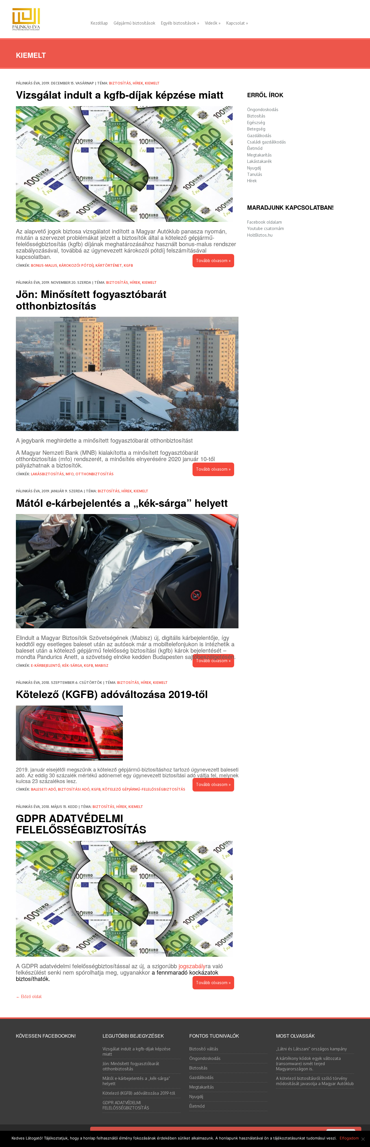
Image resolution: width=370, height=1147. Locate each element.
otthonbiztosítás (94, 474)
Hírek (138, 83)
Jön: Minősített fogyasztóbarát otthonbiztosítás (91, 299)
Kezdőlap (99, 23)
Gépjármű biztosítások (134, 23)
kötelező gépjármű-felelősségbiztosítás (143, 789)
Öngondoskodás (262, 109)
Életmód (254, 148)
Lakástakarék (259, 161)
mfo (70, 474)
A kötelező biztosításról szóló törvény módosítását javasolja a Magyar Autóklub (315, 1081)
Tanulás (254, 174)
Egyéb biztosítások (180, 23)
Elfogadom (349, 1138)
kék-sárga (72, 665)
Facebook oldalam (264, 222)
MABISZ (101, 665)
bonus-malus (44, 265)
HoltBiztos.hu (260, 235)
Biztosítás (120, 83)
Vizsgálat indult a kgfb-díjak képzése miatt (119, 94)
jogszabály (192, 966)
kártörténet (108, 265)
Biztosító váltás (203, 1048)
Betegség (256, 128)
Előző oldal (29, 996)
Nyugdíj (254, 167)
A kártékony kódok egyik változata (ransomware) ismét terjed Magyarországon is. (308, 1063)
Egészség (256, 122)
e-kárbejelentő (45, 665)
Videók (213, 23)
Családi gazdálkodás (266, 141)
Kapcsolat (237, 23)
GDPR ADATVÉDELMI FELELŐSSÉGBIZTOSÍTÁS (81, 823)
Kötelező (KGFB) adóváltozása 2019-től (112, 693)
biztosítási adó (74, 789)
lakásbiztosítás (47, 474)
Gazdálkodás (259, 135)
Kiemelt (152, 83)
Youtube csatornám (265, 228)
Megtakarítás (259, 154)
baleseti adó (43, 789)
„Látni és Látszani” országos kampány (311, 1048)
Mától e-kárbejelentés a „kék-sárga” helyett (122, 502)
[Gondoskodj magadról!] (26, 17)
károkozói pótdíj (76, 265)
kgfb (128, 265)
